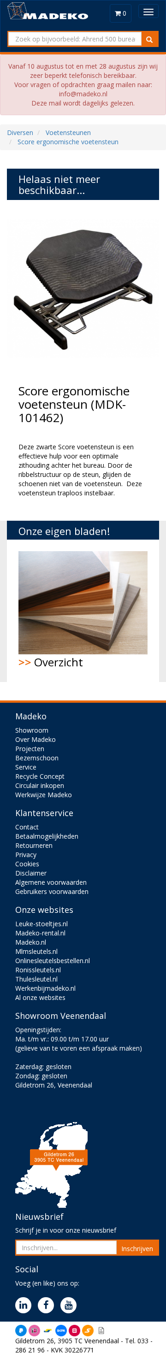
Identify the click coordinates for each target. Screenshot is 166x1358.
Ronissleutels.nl (38, 969)
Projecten (29, 748)
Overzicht (50, 662)
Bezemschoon (37, 757)
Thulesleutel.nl (36, 979)
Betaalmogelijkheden (46, 836)
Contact (27, 827)
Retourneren (34, 845)
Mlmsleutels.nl (36, 951)
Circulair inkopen (39, 785)
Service (25, 767)
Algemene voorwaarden (51, 882)
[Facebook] (48, 1305)
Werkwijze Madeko (43, 794)
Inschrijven (137, 1248)
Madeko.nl (30, 942)
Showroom (31, 730)
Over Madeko (35, 739)
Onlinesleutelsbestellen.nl (52, 960)
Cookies (27, 863)
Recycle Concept (40, 776)
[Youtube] (70, 1305)
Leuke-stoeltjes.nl (41, 923)
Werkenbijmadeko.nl (45, 988)
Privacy (25, 854)
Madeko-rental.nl (40, 933)
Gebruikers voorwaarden (52, 891)
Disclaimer (31, 873)
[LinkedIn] (25, 1305)
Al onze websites (40, 997)
